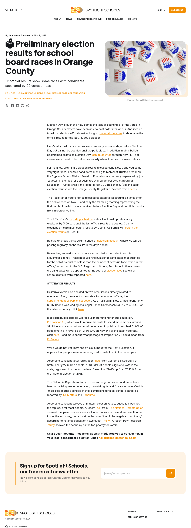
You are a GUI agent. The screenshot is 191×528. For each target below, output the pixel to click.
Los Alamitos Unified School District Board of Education (51, 93)
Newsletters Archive (89, 19)
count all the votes (111, 133)
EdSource (53, 339)
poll (99, 407)
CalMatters (70, 394)
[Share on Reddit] (22, 106)
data (98, 360)
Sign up (132, 511)
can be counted (101, 154)
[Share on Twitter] (7, 106)
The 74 (106, 420)
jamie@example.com (117, 473)
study (51, 425)
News (69, 19)
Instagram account (107, 240)
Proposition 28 (56, 322)
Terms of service (137, 517)
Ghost (24, 526)
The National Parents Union (126, 407)
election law (114, 270)
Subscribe (177, 10)
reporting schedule (81, 219)
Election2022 (13, 98)
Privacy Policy (165, 511)
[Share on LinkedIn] (17, 106)
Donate (132, 19)
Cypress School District (37, 98)
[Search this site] (6, 10)
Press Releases (115, 19)
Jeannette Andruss (19, 35)
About (57, 19)
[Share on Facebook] (12, 106)
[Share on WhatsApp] (27, 106)
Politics (10, 93)
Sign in (161, 10)
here (132, 189)
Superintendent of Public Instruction (69, 300)
